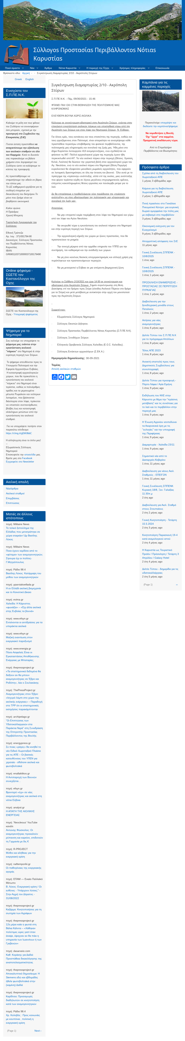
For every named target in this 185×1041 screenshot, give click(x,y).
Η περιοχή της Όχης (98, 68)
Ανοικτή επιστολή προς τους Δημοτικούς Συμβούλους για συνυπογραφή (158, 365)
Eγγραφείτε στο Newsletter (20, 461)
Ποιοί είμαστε (12, 68)
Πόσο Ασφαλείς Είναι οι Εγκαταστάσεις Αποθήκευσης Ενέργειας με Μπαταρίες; (22, 656)
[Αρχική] (18, 54)
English (29, 79)
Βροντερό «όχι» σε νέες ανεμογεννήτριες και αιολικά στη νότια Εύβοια (24, 796)
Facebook (27, 458)
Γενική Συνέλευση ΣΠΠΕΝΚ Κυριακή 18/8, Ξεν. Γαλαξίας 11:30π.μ (158, 490)
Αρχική (26, 73)
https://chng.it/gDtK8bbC (19, 433)
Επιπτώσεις (12, 503)
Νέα (32, 68)
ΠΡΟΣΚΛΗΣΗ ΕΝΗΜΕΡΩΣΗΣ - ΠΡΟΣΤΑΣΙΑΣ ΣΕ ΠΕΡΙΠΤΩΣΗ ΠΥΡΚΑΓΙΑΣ (160, 286)
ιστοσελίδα (30, 454)
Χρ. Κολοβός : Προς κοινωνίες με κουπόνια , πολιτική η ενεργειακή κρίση (23, 1019)
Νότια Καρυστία (67, 68)
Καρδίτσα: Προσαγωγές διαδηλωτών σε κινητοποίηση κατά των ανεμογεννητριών (22, 1000)
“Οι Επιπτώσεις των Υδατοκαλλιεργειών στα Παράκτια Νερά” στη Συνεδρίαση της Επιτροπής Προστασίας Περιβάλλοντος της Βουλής (24, 728)
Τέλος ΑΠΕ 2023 (151, 350)
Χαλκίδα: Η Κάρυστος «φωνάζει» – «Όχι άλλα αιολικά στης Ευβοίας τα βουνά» (23, 607)
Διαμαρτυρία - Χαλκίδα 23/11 (158, 444)
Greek (18, 79)
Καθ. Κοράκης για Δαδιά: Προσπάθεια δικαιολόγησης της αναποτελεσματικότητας (24, 958)
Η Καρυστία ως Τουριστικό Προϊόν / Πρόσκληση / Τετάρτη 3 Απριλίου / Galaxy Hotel (160, 554)
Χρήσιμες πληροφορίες (132, 68)
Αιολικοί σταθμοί (15, 493)
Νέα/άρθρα (12, 488)
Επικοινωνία (162, 68)
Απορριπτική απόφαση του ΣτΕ (160, 241)
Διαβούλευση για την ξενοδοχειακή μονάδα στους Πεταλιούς (158, 305)
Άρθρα (48, 68)
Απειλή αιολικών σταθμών (66, 368)
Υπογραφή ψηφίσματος (26, 314)
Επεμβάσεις (12, 498)
